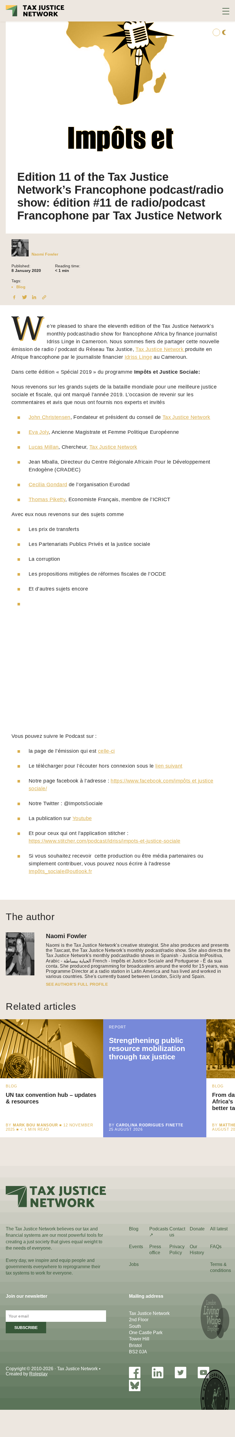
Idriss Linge (138, 357)
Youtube (82, 818)
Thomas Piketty (47, 499)
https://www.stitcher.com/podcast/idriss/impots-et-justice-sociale (104, 841)
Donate (197, 1228)
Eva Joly (39, 432)
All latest (219, 1228)
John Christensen (49, 417)
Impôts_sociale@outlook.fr (60, 871)
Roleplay (38, 1373)
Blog (21, 287)
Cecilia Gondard (48, 484)
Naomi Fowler (45, 254)
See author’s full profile (77, 984)
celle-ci (106, 751)
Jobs (134, 1264)
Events (136, 1246)
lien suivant (168, 766)
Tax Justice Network (160, 349)
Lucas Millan (43, 447)
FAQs (216, 1246)
